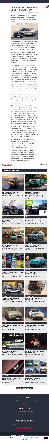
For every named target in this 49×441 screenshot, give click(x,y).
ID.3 (46, 164)
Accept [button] (46, 437)
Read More (24, 439)
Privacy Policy (31, 437)
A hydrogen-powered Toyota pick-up (8, 166)
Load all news (24, 388)
